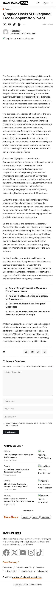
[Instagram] (31, 552)
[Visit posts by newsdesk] (5, 32)
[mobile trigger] (51, 3)
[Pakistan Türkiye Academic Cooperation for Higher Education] (45, 499)
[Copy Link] (14, 24)
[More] (24, 24)
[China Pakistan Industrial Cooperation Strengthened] (45, 484)
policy (35, 517)
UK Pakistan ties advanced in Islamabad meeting (16, 470)
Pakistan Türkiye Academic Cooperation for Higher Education (19, 500)
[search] (33, 3)
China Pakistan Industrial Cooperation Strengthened (16, 485)
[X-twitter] (14, 552)
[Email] (9, 24)
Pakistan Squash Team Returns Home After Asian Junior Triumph (28, 313)
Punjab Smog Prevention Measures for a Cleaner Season (26, 290)
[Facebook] (6, 552)
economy (45, 517)
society (25, 517)
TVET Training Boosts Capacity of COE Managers (18, 455)
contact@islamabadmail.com (27, 577)
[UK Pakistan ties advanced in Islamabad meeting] (45, 470)
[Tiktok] (39, 552)
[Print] (19, 24)
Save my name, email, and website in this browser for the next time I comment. (29, 424)
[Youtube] (22, 552)
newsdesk (15, 31)
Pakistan (8, 9)
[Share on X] (5, 24)
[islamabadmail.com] (16, 2)
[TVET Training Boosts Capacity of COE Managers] (45, 455)
